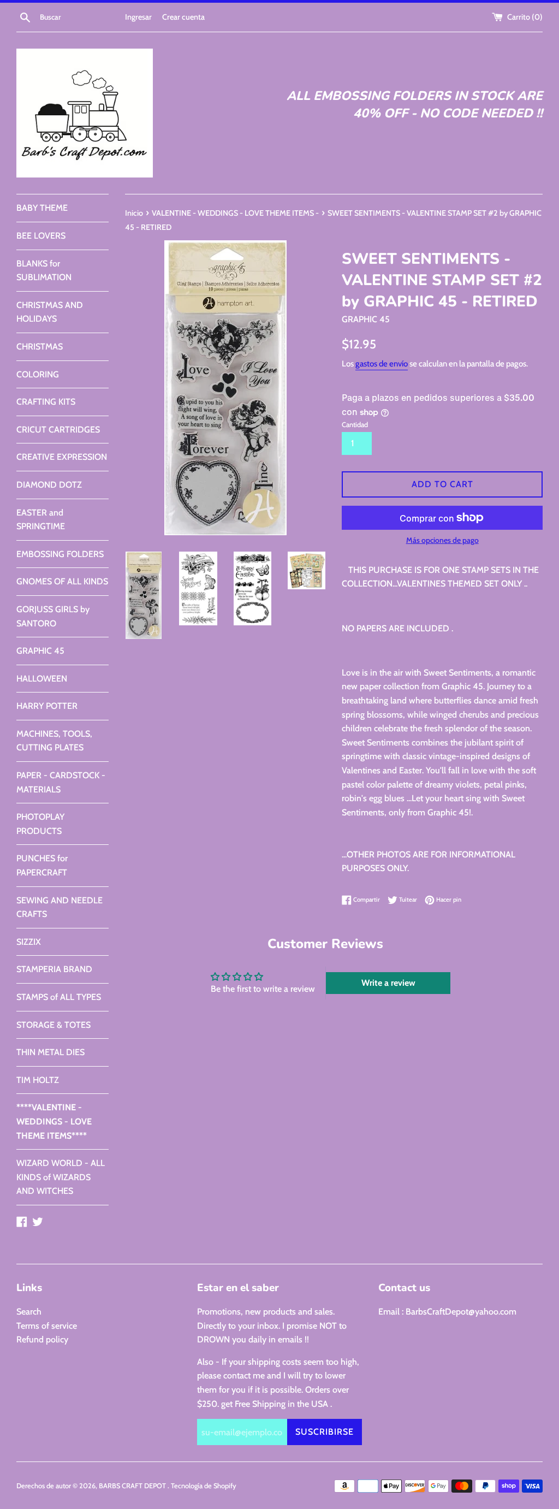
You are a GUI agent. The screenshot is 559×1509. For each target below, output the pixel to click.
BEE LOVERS (41, 235)
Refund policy (42, 1339)
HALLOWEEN (41, 678)
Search (28, 1311)
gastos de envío (381, 364)
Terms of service (46, 1326)
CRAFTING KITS (45, 402)
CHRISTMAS (39, 346)
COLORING (37, 374)
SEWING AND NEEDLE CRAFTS (59, 907)
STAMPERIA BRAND (54, 969)
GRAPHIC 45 (40, 651)
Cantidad (355, 425)
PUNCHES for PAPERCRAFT (42, 865)
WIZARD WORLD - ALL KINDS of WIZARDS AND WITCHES (60, 1177)
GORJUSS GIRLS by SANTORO (53, 616)
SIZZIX (28, 942)
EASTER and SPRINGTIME (40, 519)
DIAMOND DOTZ (49, 485)
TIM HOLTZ (37, 1080)
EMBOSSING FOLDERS (60, 554)
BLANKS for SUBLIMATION (44, 270)
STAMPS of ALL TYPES (58, 997)
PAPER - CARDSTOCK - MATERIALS (60, 782)
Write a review (388, 983)
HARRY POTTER (47, 706)
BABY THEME (42, 208)
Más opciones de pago (442, 540)
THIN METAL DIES (50, 1052)
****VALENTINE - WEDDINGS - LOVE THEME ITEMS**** (54, 1121)
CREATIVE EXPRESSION (61, 457)
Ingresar (138, 17)
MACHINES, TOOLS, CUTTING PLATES (54, 741)
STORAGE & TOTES (53, 1025)
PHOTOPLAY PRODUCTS (40, 824)
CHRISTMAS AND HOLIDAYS (49, 312)
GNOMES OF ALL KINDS (62, 581)
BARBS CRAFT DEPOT (133, 1486)
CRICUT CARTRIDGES (58, 429)
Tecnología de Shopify (203, 1486)
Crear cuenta (183, 17)
